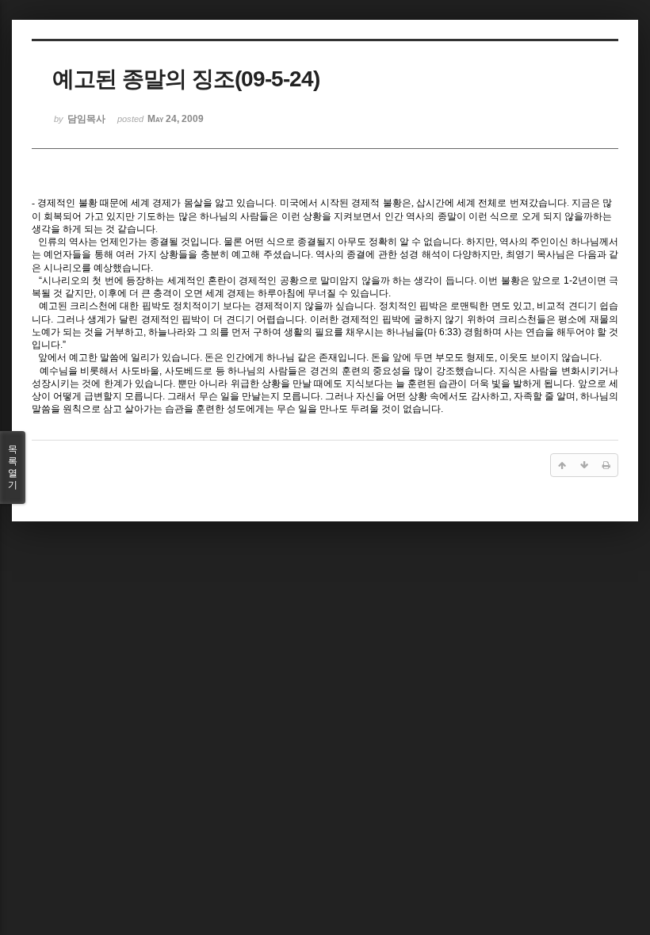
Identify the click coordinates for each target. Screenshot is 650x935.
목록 (12, 467)
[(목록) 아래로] (584, 465)
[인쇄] (606, 465)
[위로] (562, 465)
